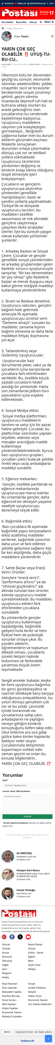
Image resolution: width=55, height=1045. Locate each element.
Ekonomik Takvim (12, 1012)
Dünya (31, 948)
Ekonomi (7, 956)
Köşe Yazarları (14, 28)
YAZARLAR (9, 3)
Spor (4, 969)
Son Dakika (7, 22)
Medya (32, 969)
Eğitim (31, 956)
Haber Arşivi (35, 996)
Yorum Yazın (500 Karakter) (16, 791)
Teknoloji (7, 960)
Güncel (33, 22)
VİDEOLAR (21, 3)
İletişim (32, 991)
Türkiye (6, 948)
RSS (8, 1032)
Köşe (21, 36)
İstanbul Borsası (11, 996)
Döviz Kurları (9, 1000)
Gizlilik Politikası (37, 987)
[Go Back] (48, 1039)
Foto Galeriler (9, 987)
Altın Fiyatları (9, 1004)
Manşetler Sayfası (12, 991)
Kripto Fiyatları (10, 1008)
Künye (31, 983)
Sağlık (5, 965)
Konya (5, 952)
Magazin (7, 973)
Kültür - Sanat (35, 952)
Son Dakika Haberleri (40, 1004)
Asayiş (5, 977)
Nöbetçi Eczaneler (12, 1016)
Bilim (31, 960)
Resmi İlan (21, 22)
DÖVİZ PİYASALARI (38, 3)
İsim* (5, 780)
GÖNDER (27, 816)
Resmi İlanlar (35, 944)
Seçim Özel (34, 965)
